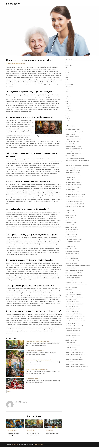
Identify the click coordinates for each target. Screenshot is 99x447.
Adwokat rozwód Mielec (71, 227)
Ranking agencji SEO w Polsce (73, 170)
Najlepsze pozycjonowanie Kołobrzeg (74, 275)
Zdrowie (68, 120)
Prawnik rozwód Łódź (71, 342)
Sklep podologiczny (70, 246)
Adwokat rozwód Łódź (71, 232)
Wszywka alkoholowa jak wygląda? (74, 239)
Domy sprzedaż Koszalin (71, 287)
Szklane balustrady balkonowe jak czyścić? (76, 321)
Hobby (67, 72)
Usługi (67, 115)
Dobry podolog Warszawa (72, 258)
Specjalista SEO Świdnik (71, 222)
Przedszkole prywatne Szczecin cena (74, 282)
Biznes (67, 62)
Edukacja (68, 70)
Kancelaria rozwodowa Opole (73, 335)
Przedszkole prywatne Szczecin (73, 280)
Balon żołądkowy (70, 256)
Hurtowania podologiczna (72, 248)
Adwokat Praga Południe (72, 220)
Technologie (69, 103)
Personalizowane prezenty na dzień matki (75, 354)
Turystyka (68, 108)
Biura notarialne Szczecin (71, 143)
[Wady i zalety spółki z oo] (53, 423)
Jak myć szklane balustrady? (72, 323)
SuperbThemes (38, 444)
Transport (68, 106)
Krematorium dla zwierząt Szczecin (74, 191)
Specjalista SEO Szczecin (71, 224)
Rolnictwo (68, 96)
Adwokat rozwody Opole (71, 340)
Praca (8, 391)
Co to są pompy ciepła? (71, 299)
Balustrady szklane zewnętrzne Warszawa (75, 316)
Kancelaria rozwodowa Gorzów (73, 333)
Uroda (67, 113)
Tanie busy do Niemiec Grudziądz (73, 184)
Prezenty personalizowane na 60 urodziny (75, 158)
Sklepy (67, 98)
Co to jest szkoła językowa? (72, 311)
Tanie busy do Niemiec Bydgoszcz (74, 182)
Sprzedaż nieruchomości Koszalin (73, 294)
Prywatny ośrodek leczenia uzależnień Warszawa (77, 160)
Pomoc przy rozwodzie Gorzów (73, 330)
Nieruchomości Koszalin (71, 155)
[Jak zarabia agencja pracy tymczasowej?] (15, 423)
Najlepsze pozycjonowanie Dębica (74, 272)
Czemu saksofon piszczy (71, 268)
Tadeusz (9, 63)
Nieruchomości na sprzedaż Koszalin (74, 296)
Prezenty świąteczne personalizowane (75, 361)
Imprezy (67, 74)
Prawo (67, 91)
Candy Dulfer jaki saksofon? (72, 260)
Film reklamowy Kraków (71, 236)
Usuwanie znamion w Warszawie (73, 175)
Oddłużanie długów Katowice (73, 277)
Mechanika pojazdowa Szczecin (73, 129)
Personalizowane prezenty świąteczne (75, 357)
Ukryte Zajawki (69, 111)
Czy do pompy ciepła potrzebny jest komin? (76, 284)
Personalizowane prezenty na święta (74, 352)
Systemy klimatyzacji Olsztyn (72, 306)
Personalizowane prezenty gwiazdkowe (75, 364)
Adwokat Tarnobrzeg (71, 215)
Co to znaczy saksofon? (71, 263)
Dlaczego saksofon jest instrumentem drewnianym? (78, 265)
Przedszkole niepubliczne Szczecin (74, 148)
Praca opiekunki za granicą (33, 378)
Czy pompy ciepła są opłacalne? (73, 292)
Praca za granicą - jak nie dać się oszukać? (37, 369)
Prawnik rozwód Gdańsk (71, 337)
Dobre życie (13, 3)
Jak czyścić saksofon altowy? (72, 251)
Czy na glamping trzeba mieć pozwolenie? (75, 131)
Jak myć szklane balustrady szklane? (74, 325)
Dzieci (67, 67)
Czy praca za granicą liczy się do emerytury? (37, 341)
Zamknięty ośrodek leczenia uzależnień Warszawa (77, 165)
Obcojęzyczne (69, 86)
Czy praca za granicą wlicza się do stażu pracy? (38, 360)
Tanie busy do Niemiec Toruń (72, 179)
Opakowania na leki (70, 134)
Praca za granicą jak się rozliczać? (34, 350)
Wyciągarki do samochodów (72, 141)
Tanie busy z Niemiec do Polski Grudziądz (75, 199)
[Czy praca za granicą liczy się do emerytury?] (34, 423)
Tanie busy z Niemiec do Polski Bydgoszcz (75, 194)
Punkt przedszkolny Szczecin (72, 301)
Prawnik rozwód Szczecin (71, 347)
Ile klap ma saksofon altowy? (72, 253)
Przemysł (68, 94)
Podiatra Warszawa (70, 244)
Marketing (68, 77)
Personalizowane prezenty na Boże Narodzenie (77, 366)
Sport (67, 101)
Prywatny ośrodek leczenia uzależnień (75, 167)
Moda (67, 79)
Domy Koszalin (69, 289)
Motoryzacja (68, 82)
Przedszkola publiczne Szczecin (73, 151)
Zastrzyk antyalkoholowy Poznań (73, 146)
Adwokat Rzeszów (70, 217)
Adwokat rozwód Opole (71, 234)
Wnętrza (68, 118)
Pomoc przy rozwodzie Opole (72, 349)
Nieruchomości (69, 84)
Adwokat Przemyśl (70, 212)
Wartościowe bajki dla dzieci (72, 136)
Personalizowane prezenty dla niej (74, 369)
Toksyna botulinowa (70, 177)
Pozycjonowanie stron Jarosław (73, 139)
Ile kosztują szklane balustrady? (73, 328)
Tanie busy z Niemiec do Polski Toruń (74, 196)
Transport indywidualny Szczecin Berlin (75, 204)
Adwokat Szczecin (70, 210)
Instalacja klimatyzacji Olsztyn (73, 241)
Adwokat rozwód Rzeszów (72, 229)
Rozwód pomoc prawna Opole (73, 345)
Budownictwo (69, 65)
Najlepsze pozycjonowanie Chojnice (74, 270)
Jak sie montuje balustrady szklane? (74, 313)
